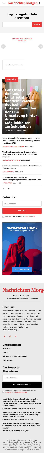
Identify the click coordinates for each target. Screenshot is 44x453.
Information (7, 183)
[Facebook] (4, 336)
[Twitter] (15, 336)
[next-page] (7, 189)
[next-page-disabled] (40, 46)
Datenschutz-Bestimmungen (16, 392)
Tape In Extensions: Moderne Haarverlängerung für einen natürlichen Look (21, 178)
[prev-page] (3, 46)
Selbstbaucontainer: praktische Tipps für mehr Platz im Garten (21, 167)
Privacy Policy (29, 216)
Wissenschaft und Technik (13, 146)
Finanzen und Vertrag (11, 160)
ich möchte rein (20, 385)
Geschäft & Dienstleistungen (14, 408)
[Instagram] (10, 336)
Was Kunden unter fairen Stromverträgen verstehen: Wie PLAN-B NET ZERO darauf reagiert (19, 154)
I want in (21, 211)
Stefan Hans (9, 131)
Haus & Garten (8, 171)
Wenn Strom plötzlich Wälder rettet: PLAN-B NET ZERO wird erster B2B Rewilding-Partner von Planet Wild (21, 140)
